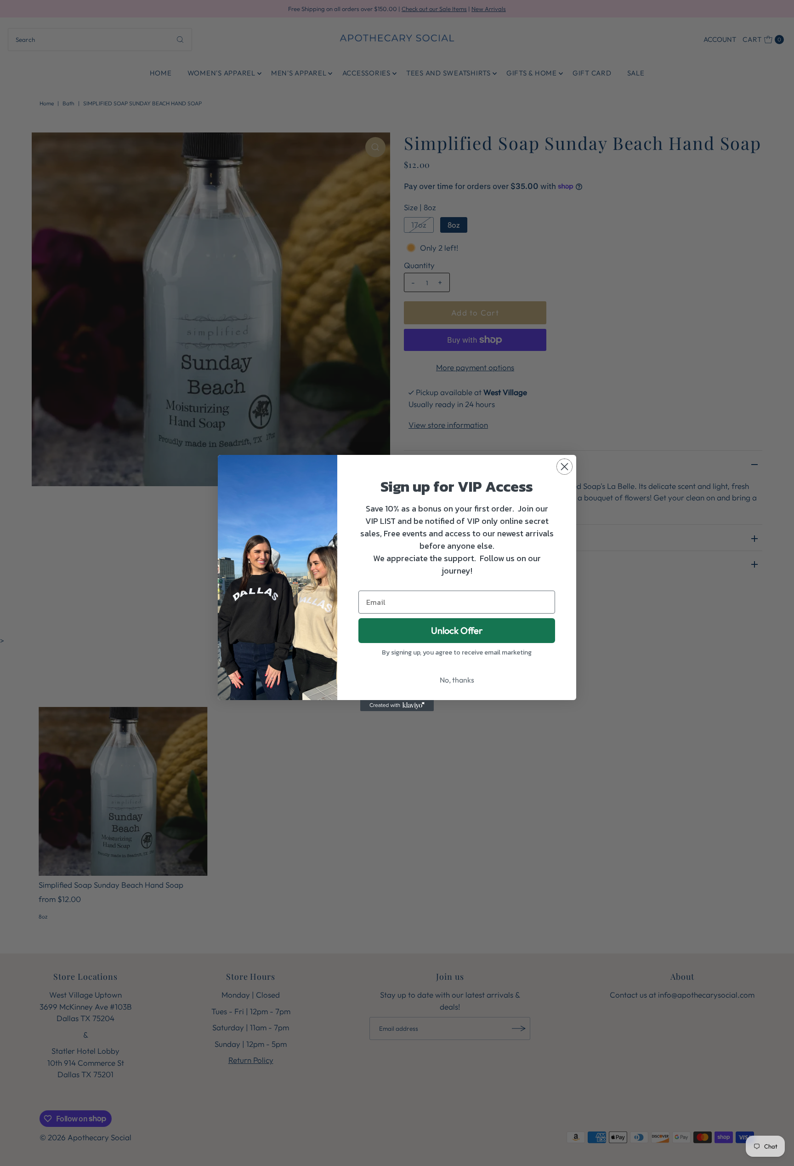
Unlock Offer (456, 630)
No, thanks (457, 679)
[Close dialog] (564, 467)
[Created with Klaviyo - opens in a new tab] (397, 705)
